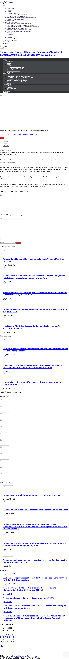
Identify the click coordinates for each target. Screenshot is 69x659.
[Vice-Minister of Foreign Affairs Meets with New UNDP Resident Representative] (4, 418)
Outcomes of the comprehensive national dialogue (21, 17)
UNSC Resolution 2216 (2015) (18, 16)
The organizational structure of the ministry (19, 31)
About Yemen (10, 8)
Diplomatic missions (29, 134)
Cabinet (9, 11)
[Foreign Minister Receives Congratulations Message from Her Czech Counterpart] (4, 472)
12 (7, 637)
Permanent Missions (13, 39)
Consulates (10, 37)
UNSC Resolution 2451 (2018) (18, 14)
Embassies (10, 36)
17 (3, 639)
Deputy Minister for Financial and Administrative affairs (23, 26)
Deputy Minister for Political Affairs (17, 28)
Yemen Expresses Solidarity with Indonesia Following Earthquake (33, 495)
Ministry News (11, 33)
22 (13, 639)
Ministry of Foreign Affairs (11, 22)
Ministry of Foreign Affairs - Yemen (24, 656)
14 (11, 637)
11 (5, 637)
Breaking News (15, 134)
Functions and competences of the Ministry (19, 30)
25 (5, 642)
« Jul (1, 646)
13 (9, 637)
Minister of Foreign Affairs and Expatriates (19, 23)
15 (13, 637)
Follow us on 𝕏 (5, 650)
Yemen (5, 7)
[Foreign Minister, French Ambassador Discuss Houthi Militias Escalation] (4, 438)
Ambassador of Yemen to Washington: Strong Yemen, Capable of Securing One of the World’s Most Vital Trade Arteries (32, 366)
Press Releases (7, 42)
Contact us (6, 43)
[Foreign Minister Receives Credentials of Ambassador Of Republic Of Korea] (4, 432)
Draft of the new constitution (15, 19)
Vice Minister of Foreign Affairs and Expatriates (20, 25)
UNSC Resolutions (12, 13)
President (9, 10)
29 (13, 642)
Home (5, 5)
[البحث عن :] (0, 1)
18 (5, 639)
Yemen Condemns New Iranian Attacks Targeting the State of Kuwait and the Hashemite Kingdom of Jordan (34, 544)
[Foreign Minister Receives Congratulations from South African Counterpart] (4, 465)
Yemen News (10, 20)
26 (7, 642)
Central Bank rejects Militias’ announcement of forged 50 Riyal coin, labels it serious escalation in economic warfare (34, 277)
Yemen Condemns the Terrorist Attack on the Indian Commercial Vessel (35, 510)
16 (1, 639)
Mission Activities (12, 40)
